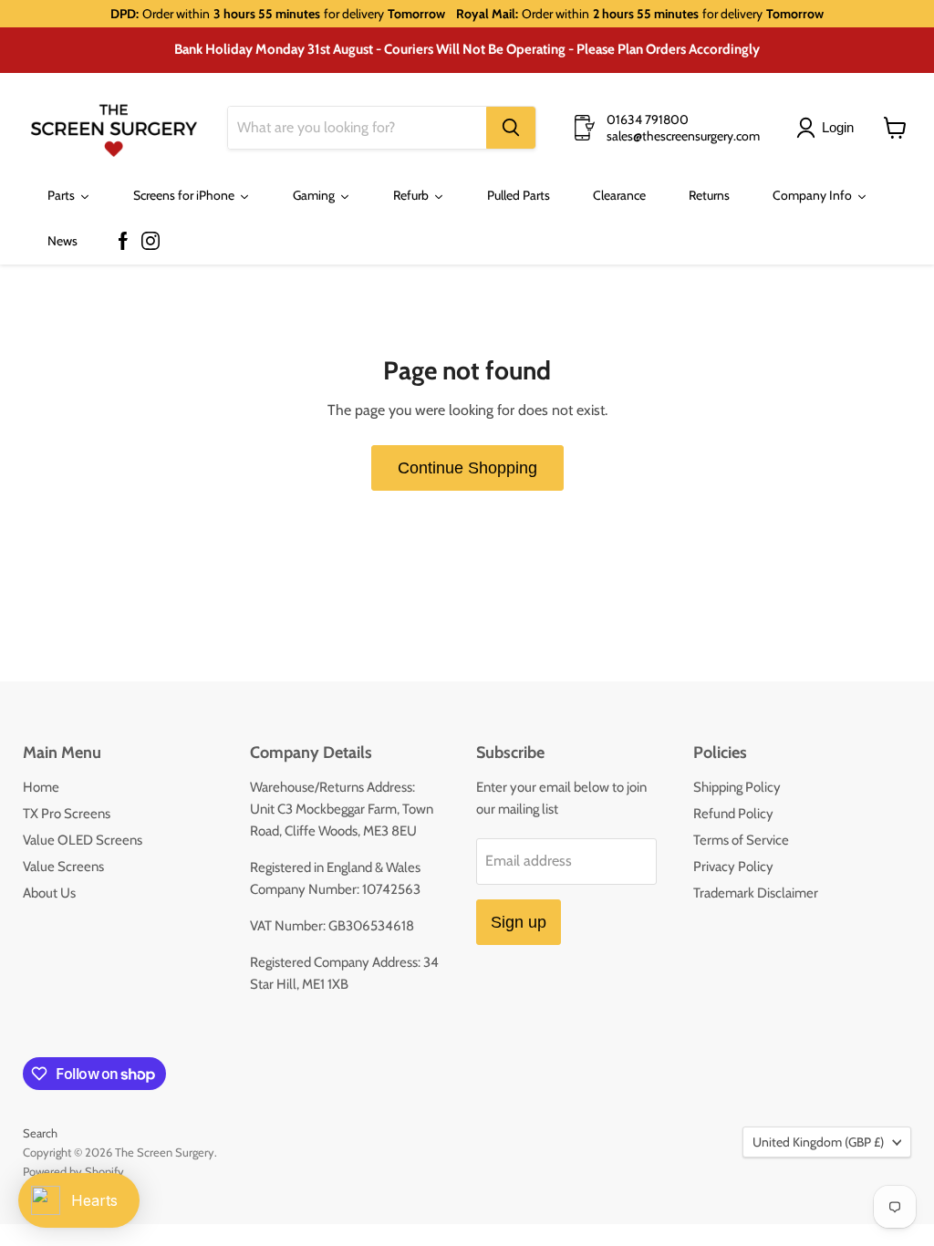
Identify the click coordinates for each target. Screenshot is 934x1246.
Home (41, 787)
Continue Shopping (467, 468)
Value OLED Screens (82, 840)
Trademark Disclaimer (755, 893)
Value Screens (63, 866)
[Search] (510, 128)
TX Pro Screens (66, 813)
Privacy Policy (733, 866)
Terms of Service (741, 840)
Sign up (518, 922)
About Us (49, 893)
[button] (828, 128)
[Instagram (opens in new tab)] (150, 242)
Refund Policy (733, 813)
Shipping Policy (737, 787)
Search (40, 1133)
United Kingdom (818, 1142)
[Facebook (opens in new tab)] (123, 242)
